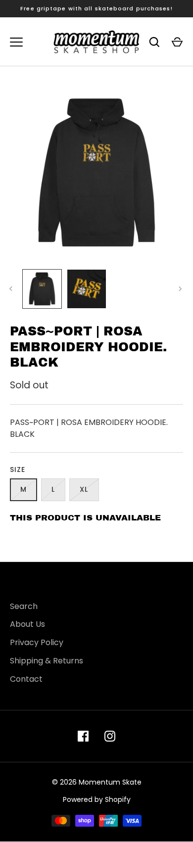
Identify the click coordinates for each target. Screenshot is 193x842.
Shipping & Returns (46, 660)
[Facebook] (83, 736)
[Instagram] (110, 736)
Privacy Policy (36, 642)
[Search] (154, 42)
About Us (27, 624)
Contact (26, 679)
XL (84, 489)
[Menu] (16, 42)
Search (24, 606)
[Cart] (177, 42)
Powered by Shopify (97, 799)
